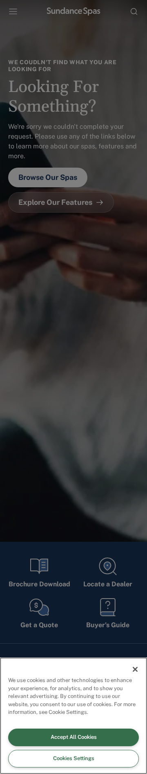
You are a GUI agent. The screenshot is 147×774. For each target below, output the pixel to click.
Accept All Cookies (74, 737)
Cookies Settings (73, 758)
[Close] (135, 669)
